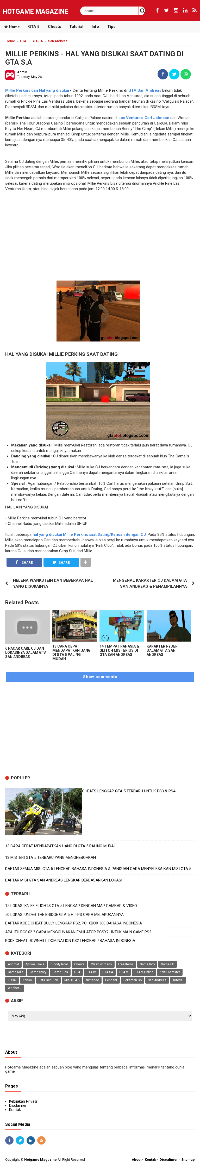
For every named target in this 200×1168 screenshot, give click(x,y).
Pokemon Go (132, 980)
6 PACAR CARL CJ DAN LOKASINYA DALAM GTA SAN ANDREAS (25, 652)
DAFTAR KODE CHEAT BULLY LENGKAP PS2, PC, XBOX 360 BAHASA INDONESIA (73, 923)
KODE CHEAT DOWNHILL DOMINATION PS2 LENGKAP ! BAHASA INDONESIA (70, 940)
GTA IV (91, 972)
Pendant (111, 980)
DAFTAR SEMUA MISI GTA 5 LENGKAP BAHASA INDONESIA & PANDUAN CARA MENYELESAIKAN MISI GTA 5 (98, 868)
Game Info (147, 964)
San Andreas (157, 980)
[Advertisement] (100, 238)
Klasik (12, 980)
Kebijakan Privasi (23, 1101)
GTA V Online (143, 972)
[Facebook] (157, 10)
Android (13, 964)
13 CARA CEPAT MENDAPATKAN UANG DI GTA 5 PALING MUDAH (71, 652)
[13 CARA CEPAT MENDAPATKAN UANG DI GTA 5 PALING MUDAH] (74, 626)
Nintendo (92, 980)
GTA (77, 972)
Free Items (126, 964)
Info (95, 26)
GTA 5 (34, 26)
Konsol (28, 980)
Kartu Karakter (170, 972)
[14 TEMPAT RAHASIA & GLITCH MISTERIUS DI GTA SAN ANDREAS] (121, 626)
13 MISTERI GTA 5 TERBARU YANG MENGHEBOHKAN (50, 857)
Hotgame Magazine (35, 11)
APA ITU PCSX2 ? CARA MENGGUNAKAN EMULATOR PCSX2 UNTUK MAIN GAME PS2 (78, 932)
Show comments (100, 676)
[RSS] (194, 10)
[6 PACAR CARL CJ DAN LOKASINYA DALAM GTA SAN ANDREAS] (27, 627)
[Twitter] (166, 10)
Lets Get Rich (48, 980)
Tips (111, 26)
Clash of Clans (101, 964)
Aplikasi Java (34, 964)
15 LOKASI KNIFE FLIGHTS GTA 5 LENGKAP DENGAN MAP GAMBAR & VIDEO (71, 905)
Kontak (15, 1110)
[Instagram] (176, 10)
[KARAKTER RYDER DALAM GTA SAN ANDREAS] (169, 626)
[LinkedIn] (185, 10)
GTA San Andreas (144, 90)
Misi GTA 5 (72, 980)
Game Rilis (15, 972)
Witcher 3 (15, 988)
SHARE (27, 562)
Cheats (54, 26)
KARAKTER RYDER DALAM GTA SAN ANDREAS (162, 650)
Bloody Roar (59, 964)
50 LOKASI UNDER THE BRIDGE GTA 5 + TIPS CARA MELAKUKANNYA (64, 914)
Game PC (167, 964)
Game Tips (60, 972)
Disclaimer (18, 1105)
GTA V (123, 972)
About (136, 1159)
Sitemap (188, 1159)
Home (14, 26)
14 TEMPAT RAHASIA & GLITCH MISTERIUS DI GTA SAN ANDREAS (119, 650)
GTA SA (107, 972)
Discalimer (169, 1159)
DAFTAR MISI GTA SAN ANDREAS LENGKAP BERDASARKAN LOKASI (63, 880)
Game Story (38, 972)
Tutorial (76, 26)
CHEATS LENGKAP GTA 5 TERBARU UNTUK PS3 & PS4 (128, 791)
